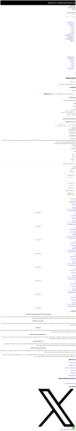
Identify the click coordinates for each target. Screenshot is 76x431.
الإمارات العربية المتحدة (71, 7)
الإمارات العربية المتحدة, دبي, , (70, 383)
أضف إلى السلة (38, 212)
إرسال (73, 127)
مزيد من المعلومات (63, 84)
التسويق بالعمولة (72, 375)
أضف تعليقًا (73, 148)
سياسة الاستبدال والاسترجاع (70, 368)
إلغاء (73, 194)
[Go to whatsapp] (73, 427)
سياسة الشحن (73, 370)
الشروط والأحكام (72, 363)
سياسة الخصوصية (72, 365)
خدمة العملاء (73, 373)
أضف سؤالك (73, 168)
